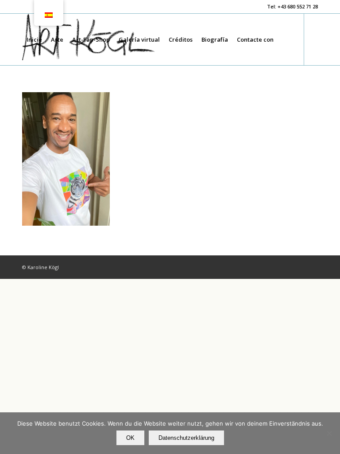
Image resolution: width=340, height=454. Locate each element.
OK (130, 437)
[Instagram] (38, 90)
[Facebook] (24, 90)
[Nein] (329, 433)
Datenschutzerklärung (186, 437)
